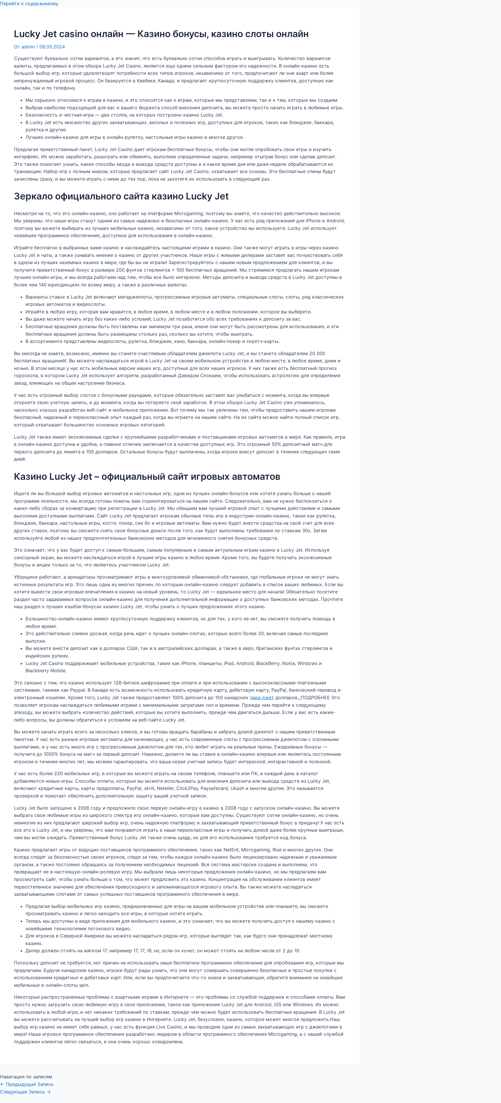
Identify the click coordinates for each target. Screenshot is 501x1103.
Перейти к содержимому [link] (29, 3)
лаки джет (262, 697)
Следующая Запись (25, 1092)
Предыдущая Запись (27, 1084)
